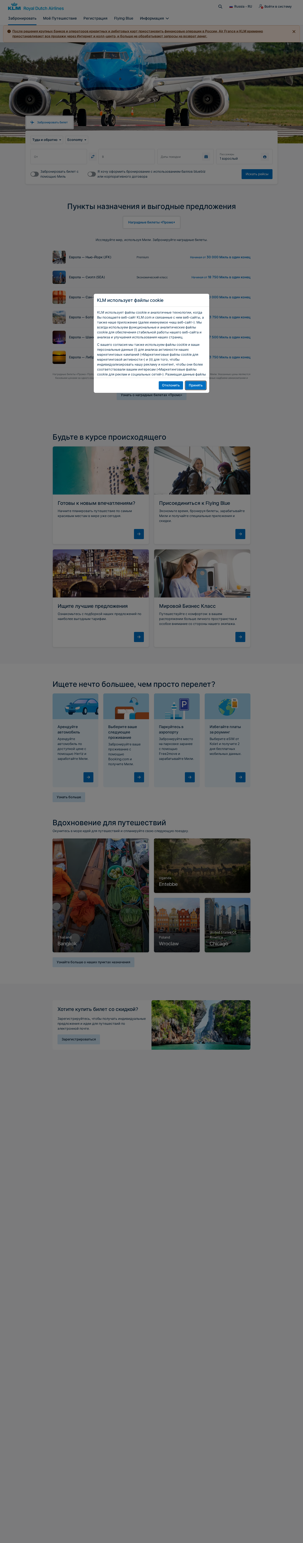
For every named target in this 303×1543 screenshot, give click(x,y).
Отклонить (171, 385)
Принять (196, 385)
